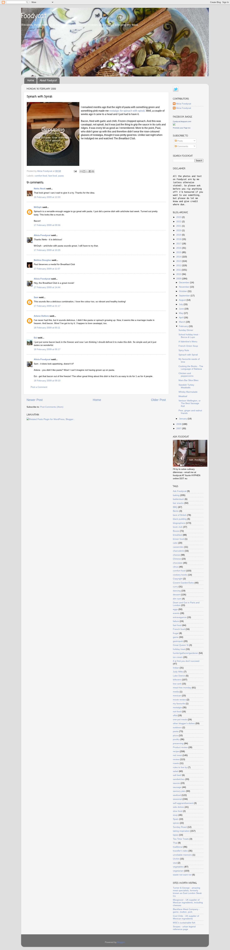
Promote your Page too (181, 128)
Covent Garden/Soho (183, 582)
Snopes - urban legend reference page (184, 927)
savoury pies (179, 791)
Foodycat (33, 16)
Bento (176, 511)
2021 (179, 226)
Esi (35, 337)
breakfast (177, 535)
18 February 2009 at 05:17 (47, 349)
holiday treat (179, 649)
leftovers (177, 679)
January (183, 418)
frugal (176, 633)
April (181, 317)
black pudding (180, 519)
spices (176, 823)
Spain (176, 819)
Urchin (176, 858)
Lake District (179, 675)
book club (177, 527)
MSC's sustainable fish (184, 922)
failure (176, 621)
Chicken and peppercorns (186, 374)
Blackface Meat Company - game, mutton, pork (186, 910)
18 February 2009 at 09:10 (47, 380)
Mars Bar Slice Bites (188, 380)
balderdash (178, 499)
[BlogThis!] (84, 171)
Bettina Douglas (42, 260)
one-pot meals (180, 719)
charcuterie (178, 551)
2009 (179, 278)
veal (175, 863)
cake (175, 543)
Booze (176, 531)
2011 (179, 270)
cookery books (180, 574)
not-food (177, 711)
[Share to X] (87, 171)
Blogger (121, 942)
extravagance (179, 617)
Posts (180, 141)
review (176, 759)
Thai (175, 843)
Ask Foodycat (179, 491)
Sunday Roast (180, 827)
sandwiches (178, 779)
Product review (180, 747)
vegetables (178, 866)
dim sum (177, 598)
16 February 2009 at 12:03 (47, 197)
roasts (176, 763)
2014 (179, 256)
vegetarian (178, 871)
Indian (176, 667)
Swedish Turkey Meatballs (186, 386)
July (181, 304)
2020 (179, 230)
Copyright (177, 578)
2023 (179, 217)
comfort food (41, 175)
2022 (179, 221)
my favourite (179, 703)
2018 (179, 239)
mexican (177, 695)
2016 (179, 248)
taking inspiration (181, 831)
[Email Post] (75, 171)
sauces (176, 783)
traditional (178, 847)
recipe (176, 751)
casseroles (178, 547)
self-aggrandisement (183, 803)
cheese (176, 555)
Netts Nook (40, 188)
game (176, 637)
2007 (179, 428)
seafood (177, 795)
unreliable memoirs (182, 855)
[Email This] (81, 171)
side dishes (178, 807)
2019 (179, 235)
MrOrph (38, 207)
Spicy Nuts (184, 350)
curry (175, 586)
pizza (175, 735)
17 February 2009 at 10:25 (47, 250)
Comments (182, 146)
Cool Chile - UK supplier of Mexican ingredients (186, 917)
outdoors (177, 727)
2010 (179, 274)
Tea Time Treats (181, 839)
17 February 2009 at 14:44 (47, 287)
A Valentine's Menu (188, 341)
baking (176, 495)
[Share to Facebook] (90, 171)
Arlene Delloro (41, 316)
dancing (177, 590)
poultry (176, 739)
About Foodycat (48, 81)
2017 (179, 243)
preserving (178, 743)
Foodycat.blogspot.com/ (182, 121)
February (184, 326)
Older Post (158, 400)
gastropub (178, 641)
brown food (178, 539)
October (183, 291)
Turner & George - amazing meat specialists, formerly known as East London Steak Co (187, 892)
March (182, 322)
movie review (179, 699)
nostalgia (177, 707)
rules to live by (180, 767)
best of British (179, 515)
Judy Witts (178, 671)
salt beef (177, 775)
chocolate (177, 563)
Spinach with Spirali (188, 354)
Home (30, 81)
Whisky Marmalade (188, 392)
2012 (179, 265)
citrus (175, 566)
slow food (177, 811)
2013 (179, 261)
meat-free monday (182, 687)
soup (175, 815)
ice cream (178, 657)
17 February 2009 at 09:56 (47, 225)
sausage (177, 787)
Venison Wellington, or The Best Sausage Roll (190, 403)
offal (175, 715)
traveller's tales (180, 850)
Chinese (177, 559)
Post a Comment (39, 387)
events (176, 613)
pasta (61, 175)
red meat (177, 755)
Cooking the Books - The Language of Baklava (191, 367)
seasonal (177, 799)
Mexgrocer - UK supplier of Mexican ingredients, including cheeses (188, 903)
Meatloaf (183, 396)
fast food (52, 175)
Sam (36, 297)
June (181, 308)
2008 (179, 424)
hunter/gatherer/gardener (185, 653)
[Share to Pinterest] (93, 171)
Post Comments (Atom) (51, 407)
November (184, 287)
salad (175, 771)
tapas (175, 835)
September (185, 295)
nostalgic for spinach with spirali (127, 110)
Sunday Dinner (186, 330)
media (176, 691)
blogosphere (179, 523)
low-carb (177, 683)
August (183, 300)
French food (179, 629)
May (181, 313)
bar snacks (178, 503)
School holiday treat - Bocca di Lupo (189, 335)
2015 (179, 252)
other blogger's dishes (184, 723)
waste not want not (182, 874)
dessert (176, 594)
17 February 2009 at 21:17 (47, 306)
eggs (175, 609)
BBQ (175, 507)
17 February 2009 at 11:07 (47, 268)
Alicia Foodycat (42, 235)
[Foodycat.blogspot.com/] (174, 124)
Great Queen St (181, 645)
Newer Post (35, 400)
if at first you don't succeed (186, 661)
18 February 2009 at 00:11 (47, 327)
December (184, 282)
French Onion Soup (188, 346)
